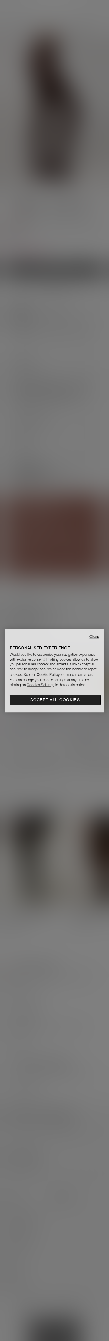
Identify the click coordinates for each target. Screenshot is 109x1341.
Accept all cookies (55, 700)
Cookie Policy (48, 674)
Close (94, 636)
